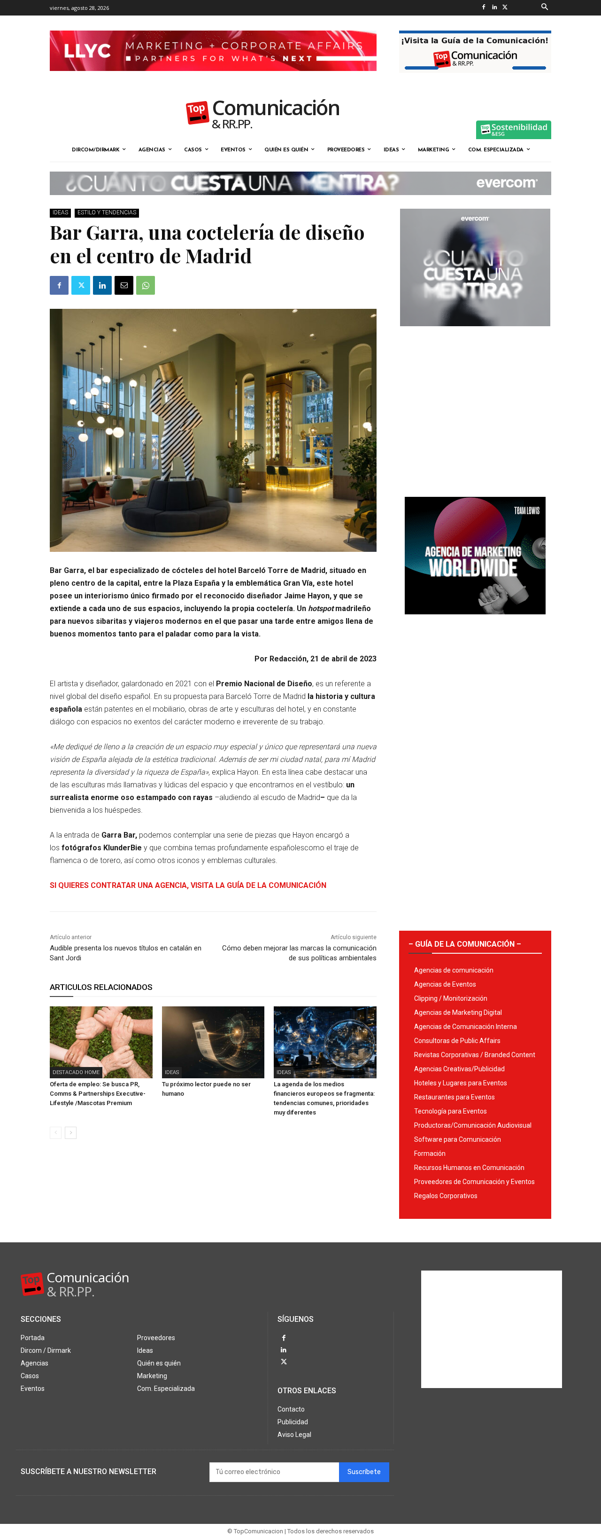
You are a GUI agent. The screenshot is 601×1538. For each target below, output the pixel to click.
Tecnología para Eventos (450, 1111)
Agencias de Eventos (445, 984)
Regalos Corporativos (446, 1196)
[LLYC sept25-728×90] (213, 78)
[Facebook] (483, 7)
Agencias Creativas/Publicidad (459, 1069)
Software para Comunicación (457, 1139)
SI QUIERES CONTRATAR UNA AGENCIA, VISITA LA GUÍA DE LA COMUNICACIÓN (188, 885)
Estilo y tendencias (106, 212)
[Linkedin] (494, 7)
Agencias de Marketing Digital (458, 1012)
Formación (430, 1153)
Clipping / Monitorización (450, 998)
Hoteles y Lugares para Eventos (460, 1083)
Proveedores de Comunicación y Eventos (474, 1181)
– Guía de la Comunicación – (464, 944)
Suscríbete (364, 1472)
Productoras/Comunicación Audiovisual (473, 1125)
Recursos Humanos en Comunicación (469, 1167)
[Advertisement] (475, 408)
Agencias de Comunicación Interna (465, 1026)
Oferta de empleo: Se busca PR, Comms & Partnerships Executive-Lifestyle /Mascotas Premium (98, 1093)
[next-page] (71, 1133)
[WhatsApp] (145, 285)
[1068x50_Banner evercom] (300, 202)
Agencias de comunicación (453, 970)
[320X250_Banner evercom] (475, 334)
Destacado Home (76, 1072)
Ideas (60, 212)
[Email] (124, 285)
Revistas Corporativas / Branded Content (474, 1055)
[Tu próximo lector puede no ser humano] (213, 1042)
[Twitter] (505, 7)
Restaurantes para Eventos (454, 1097)
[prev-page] (56, 1133)
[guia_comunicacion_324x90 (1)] (475, 80)
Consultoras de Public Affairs (457, 1040)
